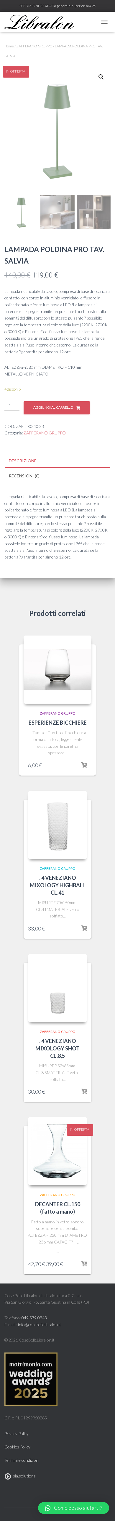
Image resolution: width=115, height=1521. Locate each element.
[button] (73, 1508)
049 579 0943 (34, 1317)
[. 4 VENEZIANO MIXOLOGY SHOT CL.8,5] (57, 988)
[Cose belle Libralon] (41, 22)
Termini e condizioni (21, 1460)
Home (9, 46)
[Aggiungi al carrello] (84, 765)
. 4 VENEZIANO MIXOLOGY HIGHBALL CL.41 (57, 885)
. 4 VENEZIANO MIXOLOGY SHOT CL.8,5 (57, 1048)
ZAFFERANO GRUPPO (34, 46)
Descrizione (23, 460)
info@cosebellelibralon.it (39, 1324)
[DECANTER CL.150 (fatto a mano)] (57, 1151)
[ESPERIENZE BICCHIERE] (57, 670)
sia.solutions (23, 1475)
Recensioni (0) (24, 475)
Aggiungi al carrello (53, 407)
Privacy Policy (16, 1433)
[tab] (57, 461)
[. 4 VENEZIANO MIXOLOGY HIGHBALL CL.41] (57, 825)
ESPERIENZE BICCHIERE (58, 722)
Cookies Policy (17, 1446)
